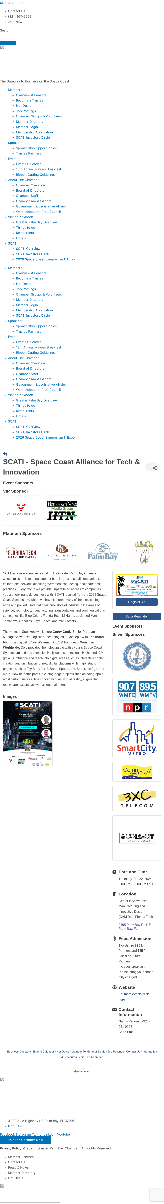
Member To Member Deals (88, 1051)
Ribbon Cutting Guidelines (35, 175)
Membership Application (34, 132)
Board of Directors (30, 190)
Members (15, 90)
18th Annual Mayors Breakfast (38, 169)
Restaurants (25, 233)
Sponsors (15, 143)
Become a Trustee (29, 100)
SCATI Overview (28, 249)
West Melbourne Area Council (38, 212)
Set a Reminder (137, 616)
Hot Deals (23, 106)
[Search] (8, 43)
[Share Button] (153, 466)
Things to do (25, 228)
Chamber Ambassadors (33, 201)
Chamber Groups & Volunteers (39, 116)
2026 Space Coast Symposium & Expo (45, 259)
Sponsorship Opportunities (36, 148)
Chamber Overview (30, 185)
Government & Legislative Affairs (41, 206)
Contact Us (133, 1051)
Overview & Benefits (31, 95)
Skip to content (11, 3)
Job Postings (26, 111)
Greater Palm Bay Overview (37, 222)
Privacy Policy (10, 1148)
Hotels (21, 238)
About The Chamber (23, 180)
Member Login (27, 127)
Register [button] (134, 602)
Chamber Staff (27, 196)
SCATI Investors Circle (33, 137)
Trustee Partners (28, 153)
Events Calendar (28, 164)
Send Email (127, 1032)
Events (13, 159)
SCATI (12, 243)
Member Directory (30, 122)
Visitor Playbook (20, 217)
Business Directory (19, 1051)
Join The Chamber (91, 1057)
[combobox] (26, 36)
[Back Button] (5, 454)
